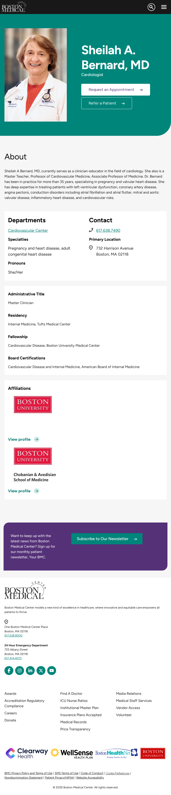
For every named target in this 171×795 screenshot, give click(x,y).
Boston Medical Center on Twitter (41, 670)
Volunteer (124, 715)
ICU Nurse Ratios (74, 701)
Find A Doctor (71, 693)
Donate (10, 720)
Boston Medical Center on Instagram (19, 670)
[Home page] (25, 598)
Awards (10, 693)
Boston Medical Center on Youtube (51, 670)
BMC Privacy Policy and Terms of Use (28, 773)
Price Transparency (75, 729)
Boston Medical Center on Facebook (8, 670)
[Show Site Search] (151, 7)
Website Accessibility (90, 777)
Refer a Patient (102, 103)
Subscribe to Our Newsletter (102, 538)
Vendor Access (128, 708)
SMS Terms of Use (66, 773)
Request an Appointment (111, 89)
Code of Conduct (92, 773)
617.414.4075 (13, 658)
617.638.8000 (13, 635)
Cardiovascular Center (28, 230)
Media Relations (128, 693)
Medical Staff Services (134, 701)
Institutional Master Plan (79, 708)
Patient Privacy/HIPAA (59, 777)
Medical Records (73, 722)
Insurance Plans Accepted (81, 715)
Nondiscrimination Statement (23, 777)
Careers (10, 713)
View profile (19, 439)
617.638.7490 (108, 230)
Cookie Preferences (117, 773)
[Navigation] (164, 7)
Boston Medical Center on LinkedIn (30, 670)
